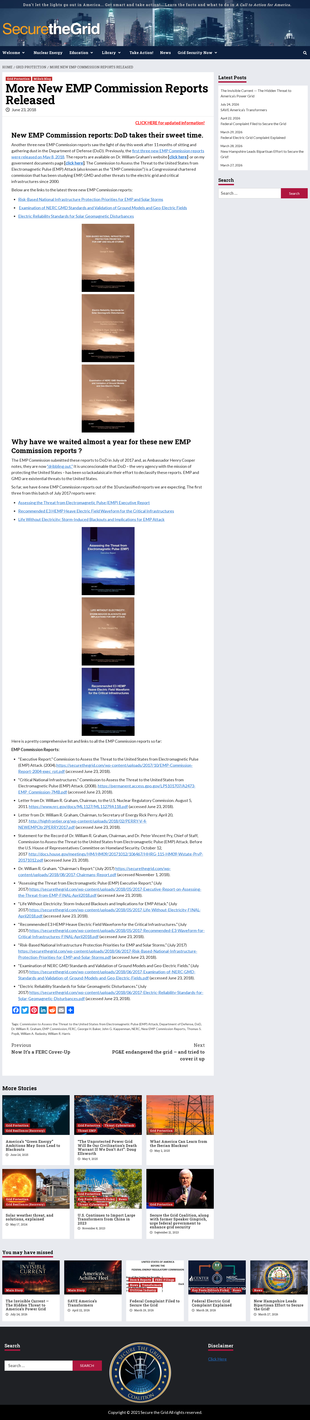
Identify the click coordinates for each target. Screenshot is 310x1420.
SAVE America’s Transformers (244, 110)
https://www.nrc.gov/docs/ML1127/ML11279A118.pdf (78, 806)
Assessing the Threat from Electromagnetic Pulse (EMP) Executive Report (84, 502)
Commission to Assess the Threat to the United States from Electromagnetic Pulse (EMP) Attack (89, 1024)
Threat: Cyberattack (119, 1125)
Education (78, 52)
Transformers (151, 1285)
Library (109, 52)
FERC (72, 1029)
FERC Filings (164, 1280)
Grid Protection (18, 79)
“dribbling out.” (60, 466)
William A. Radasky (34, 1033)
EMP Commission (54, 1029)
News (165, 52)
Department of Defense (176, 1024)
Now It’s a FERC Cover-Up (40, 1048)
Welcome (11, 52)
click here (178, 156)
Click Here (217, 1358)
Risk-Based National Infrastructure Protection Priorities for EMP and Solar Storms (90, 199)
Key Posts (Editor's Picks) (96, 1199)
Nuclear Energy (48, 52)
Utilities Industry (143, 1290)
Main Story (14, 1290)
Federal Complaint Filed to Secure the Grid (253, 123)
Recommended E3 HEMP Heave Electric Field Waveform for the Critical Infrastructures (96, 510)
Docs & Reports (140, 1280)
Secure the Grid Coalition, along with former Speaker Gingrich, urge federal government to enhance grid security (179, 1221)
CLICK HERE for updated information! (170, 122)
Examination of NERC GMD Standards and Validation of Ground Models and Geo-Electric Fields (103, 207)
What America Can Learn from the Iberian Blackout (178, 1143)
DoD (198, 1024)
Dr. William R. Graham (26, 1029)
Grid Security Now (195, 52)
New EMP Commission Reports (163, 1029)
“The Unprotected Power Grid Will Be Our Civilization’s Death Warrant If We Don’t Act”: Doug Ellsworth (107, 1147)
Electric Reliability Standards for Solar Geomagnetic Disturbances (76, 216)
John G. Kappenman (116, 1029)
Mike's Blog (42, 79)
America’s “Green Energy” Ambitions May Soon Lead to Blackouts (33, 1145)
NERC (136, 1029)
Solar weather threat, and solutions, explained (29, 1217)
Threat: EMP (87, 1130)
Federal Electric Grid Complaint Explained (253, 137)
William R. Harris (59, 1033)
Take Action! (141, 52)
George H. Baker (89, 1029)
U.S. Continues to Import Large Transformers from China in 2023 (106, 1219)
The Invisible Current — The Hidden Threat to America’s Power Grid (256, 93)
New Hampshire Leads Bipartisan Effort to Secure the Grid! (262, 154)
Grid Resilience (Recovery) (25, 1130)
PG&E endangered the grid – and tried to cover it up (158, 1052)
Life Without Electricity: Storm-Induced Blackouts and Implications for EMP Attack (91, 519)
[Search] (305, 53)
